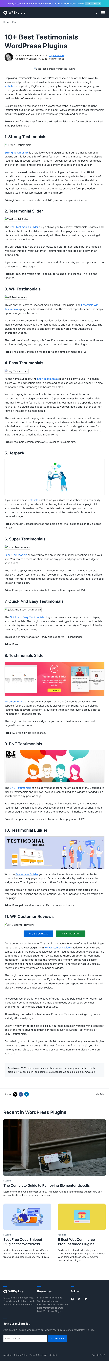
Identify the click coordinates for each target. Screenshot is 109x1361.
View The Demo (70, 933)
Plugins (15, 22)
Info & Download (39, 933)
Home (6, 22)
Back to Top (99, 1355)
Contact (53, 1355)
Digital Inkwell (56, 55)
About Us (7, 1355)
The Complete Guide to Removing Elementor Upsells (46, 1185)
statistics (10, 86)
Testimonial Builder (26, 874)
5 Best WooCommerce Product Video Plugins (76, 1241)
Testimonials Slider (16, 701)
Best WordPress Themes (50, 1307)
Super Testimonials (16, 554)
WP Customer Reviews (58, 947)
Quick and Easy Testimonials (27, 617)
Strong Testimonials (17, 152)
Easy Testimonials (48, 378)
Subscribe (57, 1338)
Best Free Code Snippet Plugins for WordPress (22, 1241)
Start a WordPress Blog (49, 1297)
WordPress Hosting (47, 1301)
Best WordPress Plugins (49, 1311)
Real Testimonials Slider (24, 227)
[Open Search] (95, 12)
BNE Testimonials (20, 787)
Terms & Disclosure (38, 1355)
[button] (103, 12)
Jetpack (33, 500)
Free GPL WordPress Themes (52, 1304)
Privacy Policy (20, 1355)
